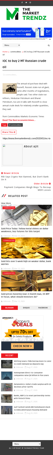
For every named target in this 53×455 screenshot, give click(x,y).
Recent (10, 355)
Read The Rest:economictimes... (19, 120)
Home (5, 51)
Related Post (18, 196)
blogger (9, 308)
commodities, (11, 74)
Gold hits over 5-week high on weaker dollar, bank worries (26, 262)
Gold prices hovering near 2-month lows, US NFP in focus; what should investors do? (25, 295)
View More (6, 203)
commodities (15, 51)
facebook (43, 308)
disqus (26, 308)
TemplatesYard (25, 452)
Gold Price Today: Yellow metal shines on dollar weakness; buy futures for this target (24, 230)
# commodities (15, 125)
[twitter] (26, 2)
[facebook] (22, 2)
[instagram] (30, 2)
